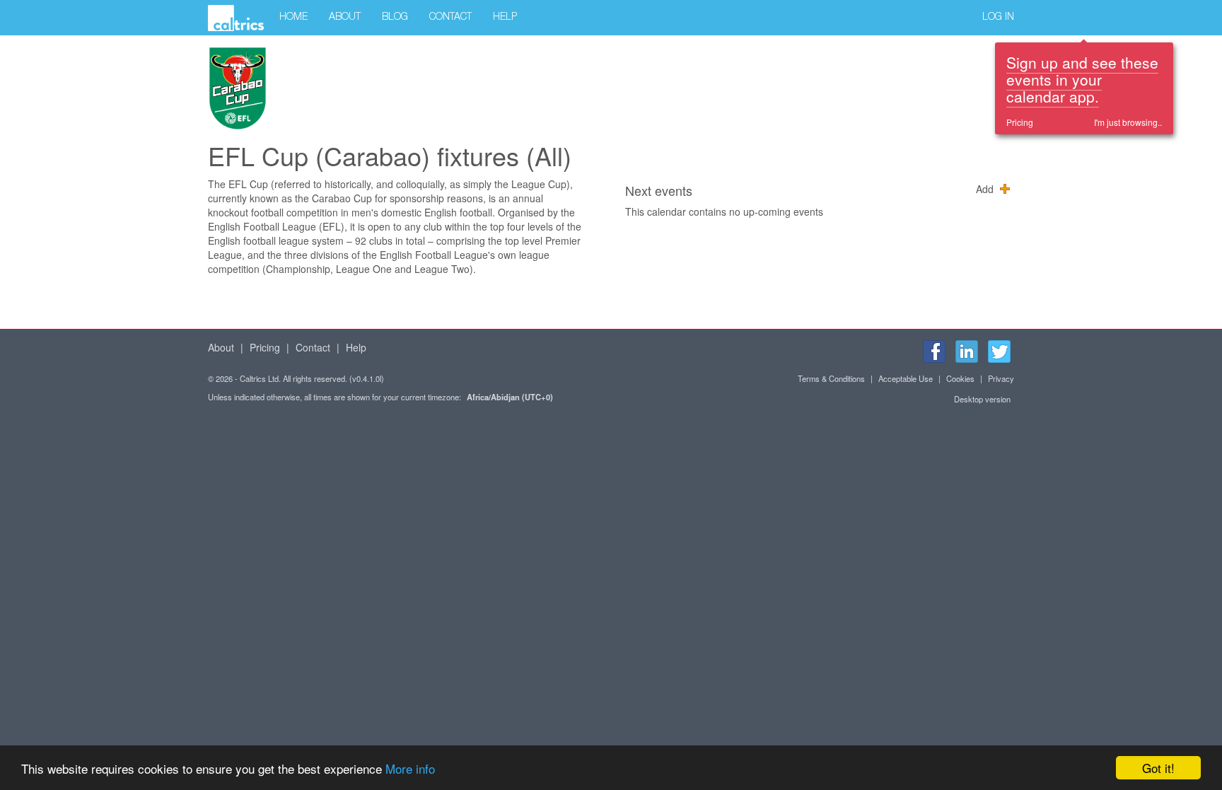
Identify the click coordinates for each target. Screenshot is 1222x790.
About (345, 18)
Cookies (960, 378)
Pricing (1019, 122)
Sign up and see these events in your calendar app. (1082, 79)
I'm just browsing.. (1128, 122)
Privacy (1001, 378)
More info (410, 768)
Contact (450, 18)
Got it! (1158, 768)
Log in (998, 18)
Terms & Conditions (831, 378)
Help (505, 18)
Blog (395, 18)
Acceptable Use (905, 378)
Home (293, 18)
